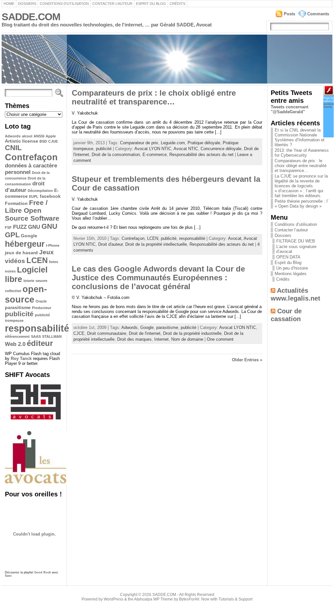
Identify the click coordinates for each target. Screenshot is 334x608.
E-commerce (155, 154)
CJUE (53, 141)
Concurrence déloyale (221, 148)
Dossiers (27, 4)
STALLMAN (52, 336)
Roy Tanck (21, 358)
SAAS (36, 336)
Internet (161, 339)
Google (29, 235)
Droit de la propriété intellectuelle (156, 244)
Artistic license (21, 141)
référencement (17, 336)
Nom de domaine (187, 339)
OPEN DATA (288, 257)
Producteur (41, 308)
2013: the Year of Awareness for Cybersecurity (302, 153)
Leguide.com (173, 142)
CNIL (13, 148)
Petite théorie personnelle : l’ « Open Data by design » (301, 204)
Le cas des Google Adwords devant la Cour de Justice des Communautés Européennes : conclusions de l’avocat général (158, 278)
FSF (8, 227)
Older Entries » (247, 359)
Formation (16, 203)
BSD (43, 141)
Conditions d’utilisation (64, 4)
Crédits (177, 4)
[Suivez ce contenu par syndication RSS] (273, 290)
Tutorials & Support (235, 599)
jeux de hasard (21, 252)
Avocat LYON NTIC (152, 148)
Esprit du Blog (151, 4)
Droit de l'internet (144, 333)
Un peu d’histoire (292, 268)
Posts (289, 13)
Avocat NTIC (186, 148)
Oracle (41, 301)
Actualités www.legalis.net (295, 294)
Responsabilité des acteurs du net (201, 154)
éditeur (40, 343)
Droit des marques (134, 339)
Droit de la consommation (116, 154)
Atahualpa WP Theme (153, 599)
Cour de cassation (286, 314)
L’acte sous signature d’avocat (296, 249)
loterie (28, 281)
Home (9, 4)
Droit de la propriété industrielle (192, 333)
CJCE (78, 333)
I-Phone (52, 245)
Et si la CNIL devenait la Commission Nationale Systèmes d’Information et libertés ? (300, 137)
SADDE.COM (31, 17)
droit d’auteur (25, 186)
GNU (34, 227)
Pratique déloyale (204, 142)
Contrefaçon (31, 157)
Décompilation (40, 191)
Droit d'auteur (110, 244)
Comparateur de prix (139, 142)
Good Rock (42, 572)
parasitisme (18, 307)
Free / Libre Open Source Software (32, 210)
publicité (19, 314)
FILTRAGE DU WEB (295, 241)
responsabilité (37, 328)
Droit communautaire (106, 333)
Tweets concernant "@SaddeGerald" (289, 109)
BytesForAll (189, 599)
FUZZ (20, 227)
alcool (27, 136)
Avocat (234, 238)
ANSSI (39, 136)
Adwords (13, 136)
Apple (51, 136)
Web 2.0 (15, 344)
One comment (220, 339)
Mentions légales (291, 273)
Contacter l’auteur (112, 4)
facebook (50, 196)
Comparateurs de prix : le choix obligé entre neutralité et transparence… (154, 97)
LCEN (37, 260)
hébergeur (25, 243)
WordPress (113, 599)
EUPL (33, 196)
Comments (318, 13)
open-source (26, 294)
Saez (8, 575)
